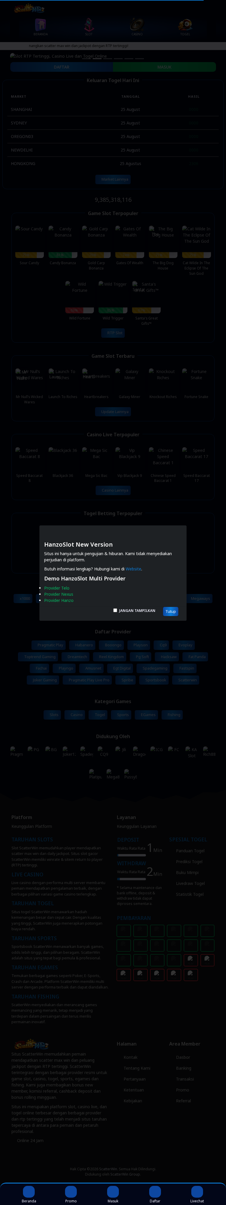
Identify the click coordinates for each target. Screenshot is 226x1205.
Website (133, 569)
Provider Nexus (58, 594)
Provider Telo (56, 588)
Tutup (170, 611)
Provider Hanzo (59, 600)
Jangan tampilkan (137, 610)
